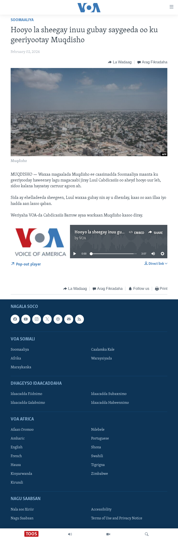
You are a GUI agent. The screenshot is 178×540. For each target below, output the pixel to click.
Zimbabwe (99, 474)
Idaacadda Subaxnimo (109, 394)
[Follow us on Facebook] (15, 319)
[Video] (108, 534)
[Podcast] (58, 319)
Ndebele (98, 430)
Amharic (18, 438)
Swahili (97, 456)
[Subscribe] (68, 319)
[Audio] (70, 534)
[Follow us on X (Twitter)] (47, 319)
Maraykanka (21, 367)
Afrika (16, 358)
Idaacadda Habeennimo (110, 403)
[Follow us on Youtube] (25, 319)
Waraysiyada (101, 358)
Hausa (16, 465)
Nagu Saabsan (22, 518)
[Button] (120, 62)
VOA (82, 238)
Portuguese (100, 438)
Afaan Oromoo (22, 430)
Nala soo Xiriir (22, 509)
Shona (96, 447)
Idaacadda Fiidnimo (26, 394)
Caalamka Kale (102, 350)
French (16, 456)
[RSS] (79, 319)
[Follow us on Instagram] (36, 319)
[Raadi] (147, 534)
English (16, 447)
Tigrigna (98, 465)
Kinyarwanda (21, 474)
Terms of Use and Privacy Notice (116, 518)
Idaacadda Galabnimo (28, 403)
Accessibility (101, 509)
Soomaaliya (22, 20)
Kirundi (17, 483)
